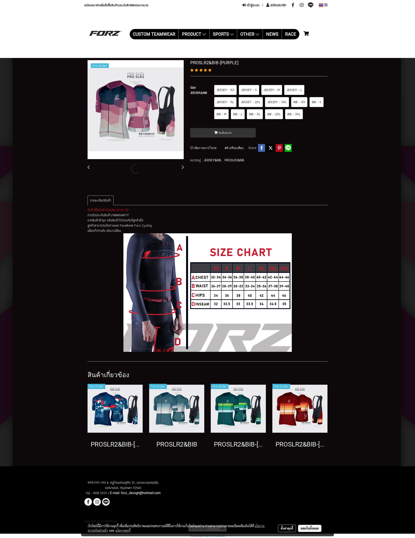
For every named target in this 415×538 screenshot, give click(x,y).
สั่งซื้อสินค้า (225, 132)
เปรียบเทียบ (236, 148)
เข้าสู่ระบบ (252, 5)
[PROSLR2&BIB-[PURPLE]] (136, 109)
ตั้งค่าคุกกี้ (287, 528)
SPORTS (221, 34)
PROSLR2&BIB (234, 160)
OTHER (247, 34)
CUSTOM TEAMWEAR (154, 34)
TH (325, 5)
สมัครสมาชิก (277, 5)
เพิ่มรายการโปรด (205, 148)
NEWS (272, 34)
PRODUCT (192, 34)
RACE (290, 34)
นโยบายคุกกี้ (123, 530)
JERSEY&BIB (213, 160)
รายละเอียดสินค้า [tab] (100, 200)
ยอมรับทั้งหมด (310, 528)
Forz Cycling (143, 225)
